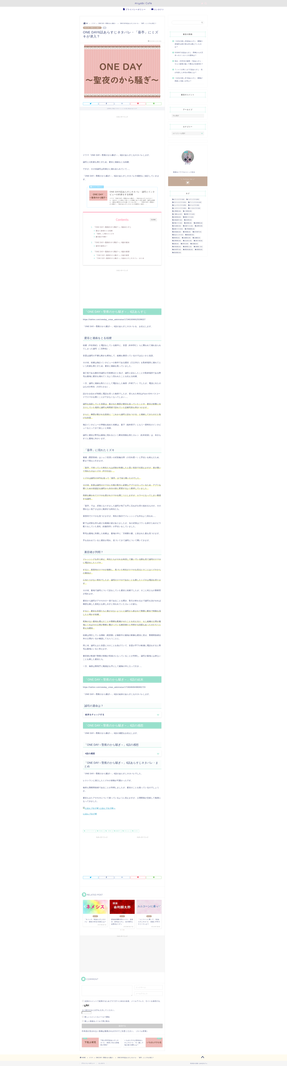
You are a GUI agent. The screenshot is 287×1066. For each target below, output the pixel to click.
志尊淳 (199, 226)
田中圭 (185, 243)
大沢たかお (127, 831)
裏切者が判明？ (102, 237)
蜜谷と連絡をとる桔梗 (104, 231)
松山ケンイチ (178, 234)
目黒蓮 (195, 243)
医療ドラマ (189, 217)
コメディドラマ (193, 199)
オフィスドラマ (179, 199)
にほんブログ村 (90, 814)
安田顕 (188, 223)
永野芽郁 (177, 240)
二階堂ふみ (178, 214)
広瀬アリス (189, 226)
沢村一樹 (198, 240)
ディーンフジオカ (195, 202)
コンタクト (159, 9)
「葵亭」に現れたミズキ (105, 234)
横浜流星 (190, 234)
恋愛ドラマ (178, 229)
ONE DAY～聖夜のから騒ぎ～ (92, 27)
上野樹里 (177, 211)
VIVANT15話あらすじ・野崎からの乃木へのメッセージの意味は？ (189, 54)
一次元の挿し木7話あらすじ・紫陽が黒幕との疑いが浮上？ (189, 79)
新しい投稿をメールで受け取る (97, 1021)
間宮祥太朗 (189, 249)
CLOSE (153, 219)
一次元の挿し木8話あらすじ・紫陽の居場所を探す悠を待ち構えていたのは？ (189, 44)
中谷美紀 (100, 831)
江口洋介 (135, 831)
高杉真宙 (177, 252)
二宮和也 (109, 831)
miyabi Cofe (143, 3)
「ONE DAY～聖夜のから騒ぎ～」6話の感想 (111, 251)
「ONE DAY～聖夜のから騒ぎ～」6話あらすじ (112, 227)
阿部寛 (199, 249)
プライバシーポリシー (136, 9)
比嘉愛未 (187, 237)
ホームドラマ (194, 205)
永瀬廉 (197, 237)
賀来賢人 (188, 246)
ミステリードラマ (89, 831)
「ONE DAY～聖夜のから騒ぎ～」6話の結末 (111, 242)
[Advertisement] (122, 134)
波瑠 (176, 243)
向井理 (188, 220)
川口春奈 (177, 226)
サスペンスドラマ (180, 202)
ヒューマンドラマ (180, 205)
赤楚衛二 (198, 246)
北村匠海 (177, 217)
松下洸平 (197, 231)
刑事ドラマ (190, 214)
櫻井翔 (177, 237)
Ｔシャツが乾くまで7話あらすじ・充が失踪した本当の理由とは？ (189, 71)
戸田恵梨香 (190, 229)
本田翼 (187, 231)
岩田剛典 (198, 223)
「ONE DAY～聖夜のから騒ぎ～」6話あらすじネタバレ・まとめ (120, 258)
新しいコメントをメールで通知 (97, 1017)
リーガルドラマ (195, 208)
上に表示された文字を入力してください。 (99, 1010)
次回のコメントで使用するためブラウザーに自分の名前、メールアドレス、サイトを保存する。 (123, 1001)
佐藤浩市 (117, 831)
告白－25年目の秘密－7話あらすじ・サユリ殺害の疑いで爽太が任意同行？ (189, 62)
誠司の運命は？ (102, 246)
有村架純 (177, 231)
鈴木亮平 (177, 249)
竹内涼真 (177, 246)
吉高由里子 (178, 220)
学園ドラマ (178, 223)
